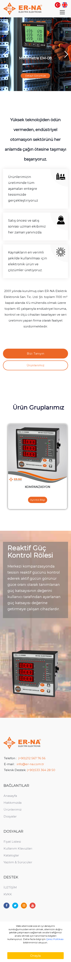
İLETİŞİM (10, 887)
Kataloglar (11, 855)
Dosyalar (10, 816)
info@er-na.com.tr (30, 764)
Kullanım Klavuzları (18, 848)
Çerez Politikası (55, 939)
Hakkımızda (12, 802)
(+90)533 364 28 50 (41, 770)
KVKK (8, 894)
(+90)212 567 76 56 (31, 758)
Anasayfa (10, 796)
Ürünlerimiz (12, 809)
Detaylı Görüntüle (35, 75)
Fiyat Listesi (12, 841)
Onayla (35, 955)
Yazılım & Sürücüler (18, 862)
